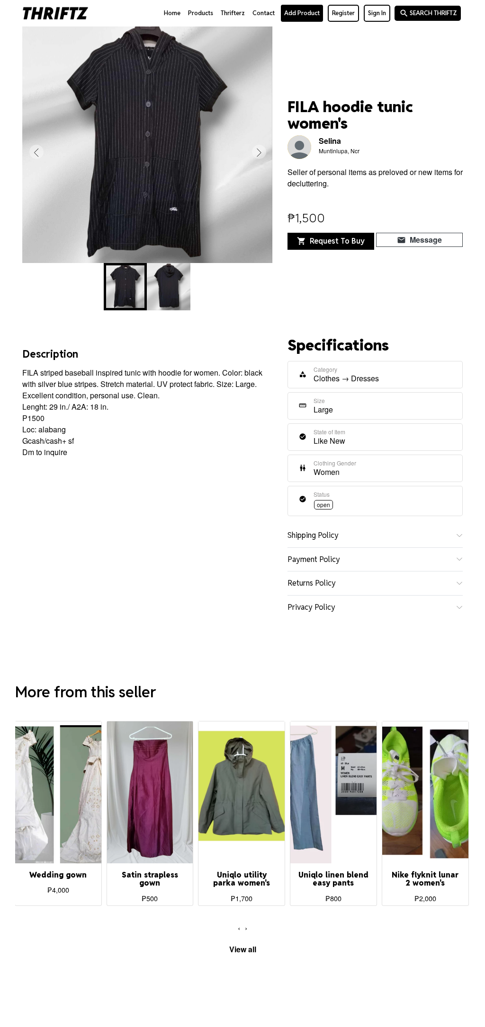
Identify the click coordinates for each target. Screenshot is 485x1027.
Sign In (377, 13)
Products (200, 13)
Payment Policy (313, 559)
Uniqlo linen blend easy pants (333, 879)
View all (242, 949)
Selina (330, 140)
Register (343, 13)
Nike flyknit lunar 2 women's (425, 879)
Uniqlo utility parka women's (241, 879)
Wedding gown (58, 875)
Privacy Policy (311, 607)
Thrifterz (233, 13)
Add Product (302, 13)
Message (419, 239)
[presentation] (36, 152)
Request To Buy (331, 241)
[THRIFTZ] (55, 13)
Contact (263, 13)
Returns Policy (311, 583)
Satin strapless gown (150, 879)
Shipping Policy (313, 535)
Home (172, 13)
